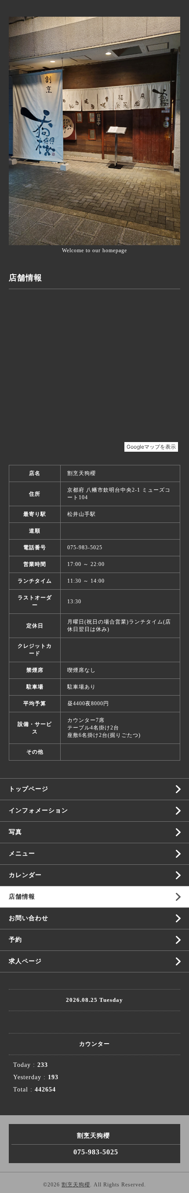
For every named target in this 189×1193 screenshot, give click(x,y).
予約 (15, 939)
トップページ (28, 789)
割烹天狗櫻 (76, 1185)
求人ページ (25, 961)
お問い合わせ (28, 918)
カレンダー (25, 875)
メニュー (22, 853)
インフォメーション (38, 810)
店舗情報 (22, 896)
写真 (15, 832)
